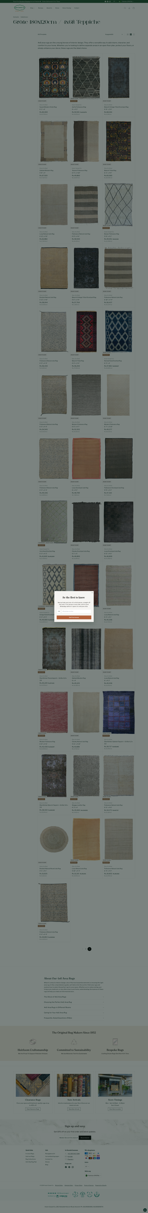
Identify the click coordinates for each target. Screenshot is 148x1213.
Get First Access (74, 617)
